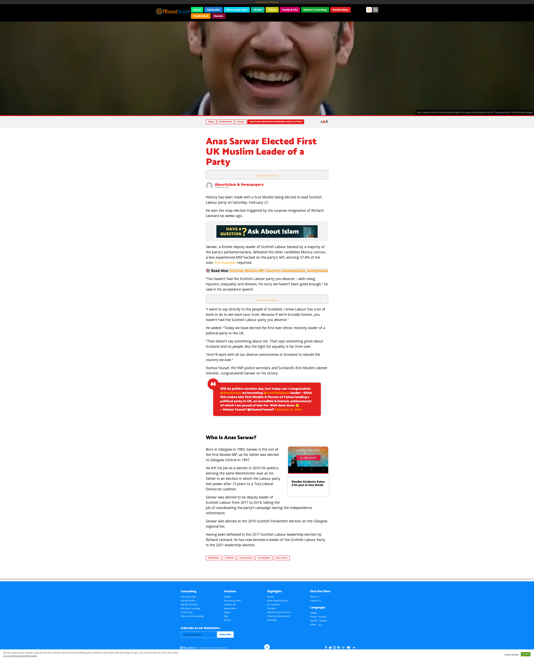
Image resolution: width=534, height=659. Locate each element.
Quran (197, 10)
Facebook (325, 647)
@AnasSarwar (231, 393)
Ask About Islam (188, 596)
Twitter (330, 647)
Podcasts (271, 608)
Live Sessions (273, 604)
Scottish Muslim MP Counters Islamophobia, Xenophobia (279, 270)
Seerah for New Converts (279, 612)
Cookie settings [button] (511, 654)
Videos (272, 10)
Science (227, 620)
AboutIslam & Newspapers (239, 184)
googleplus (343, 647)
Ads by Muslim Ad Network (267, 2)
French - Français (318, 616)
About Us (314, 596)
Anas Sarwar (281, 558)
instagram (334, 647)
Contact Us (315, 600)
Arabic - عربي (316, 624)
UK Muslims (213, 558)
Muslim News (340, 10)
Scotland (229, 558)
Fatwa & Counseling (315, 10)
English (313, 612)
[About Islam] (173, 11)
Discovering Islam (236, 10)
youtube (348, 647)
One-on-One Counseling (192, 616)
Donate (218, 16)
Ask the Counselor (189, 604)
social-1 (353, 647)
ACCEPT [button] (525, 654)
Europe (240, 121)
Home (211, 121)
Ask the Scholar (188, 600)
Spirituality (213, 10)
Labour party (245, 558)
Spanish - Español (318, 620)
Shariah (257, 10)
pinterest (338, 647)
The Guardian (225, 262)
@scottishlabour (277, 393)
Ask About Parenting (190, 608)
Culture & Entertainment (278, 616)
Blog (226, 616)
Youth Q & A (200, 16)
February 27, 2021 (288, 409)
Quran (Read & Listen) (277, 600)
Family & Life (289, 10)
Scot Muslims (263, 558)
